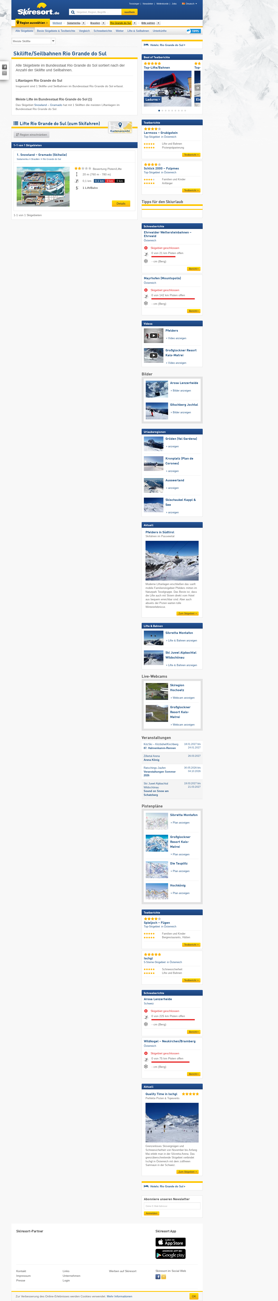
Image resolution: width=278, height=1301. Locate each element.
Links (66, 1271)
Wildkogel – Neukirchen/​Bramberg (170, 1041)
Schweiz (149, 1003)
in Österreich (168, 136)
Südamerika (22, 159)
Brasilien (35, 159)
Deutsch (190, 3)
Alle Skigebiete (24, 30)
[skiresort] (38, 9)
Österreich (150, 240)
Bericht (193, 268)
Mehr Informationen (119, 1296)
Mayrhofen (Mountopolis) (162, 278)
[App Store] (170, 1246)
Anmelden (151, 1213)
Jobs (174, 3)
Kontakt (21, 1271)
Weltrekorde (163, 3)
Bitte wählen (148, 23)
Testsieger (134, 3)
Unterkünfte (159, 30)
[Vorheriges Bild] (147, 88)
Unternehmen (71, 1275)
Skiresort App (165, 1231)
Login (66, 1280)
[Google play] (170, 1258)
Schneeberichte (103, 30)
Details (121, 203)
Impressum (23, 1275)
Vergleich (84, 30)
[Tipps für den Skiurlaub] (193, 31)
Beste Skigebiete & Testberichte (56, 30)
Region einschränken (33, 134)
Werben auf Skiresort (122, 1271)
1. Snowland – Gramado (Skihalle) (42, 155)
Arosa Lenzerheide (158, 999)
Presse (20, 1280)
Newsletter (148, 3)
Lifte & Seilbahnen (138, 30)
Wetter (120, 30)
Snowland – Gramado (48, 105)
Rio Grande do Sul (52, 159)
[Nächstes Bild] (197, 88)
